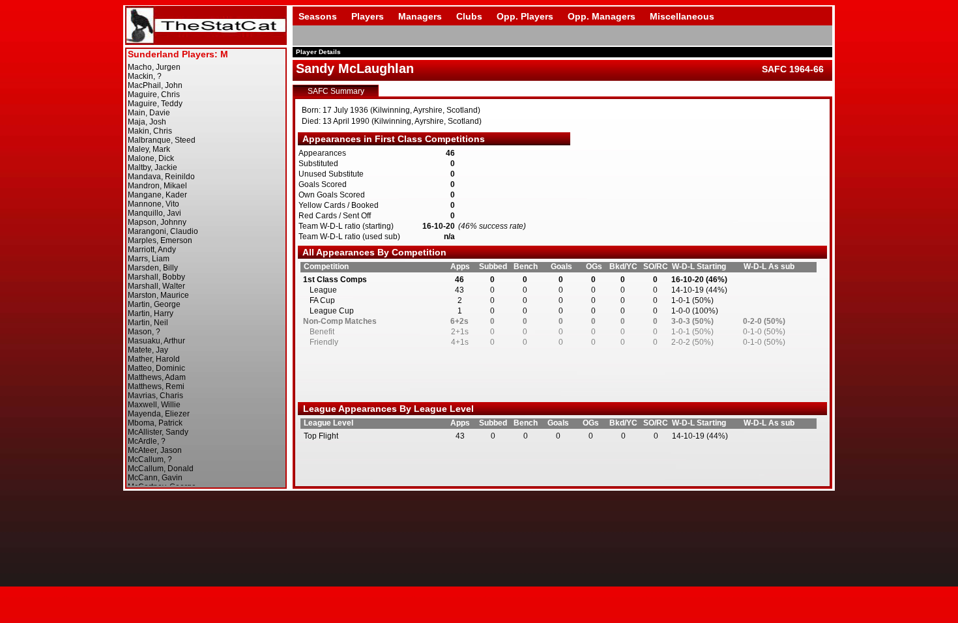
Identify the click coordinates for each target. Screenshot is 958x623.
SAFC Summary (336, 91)
